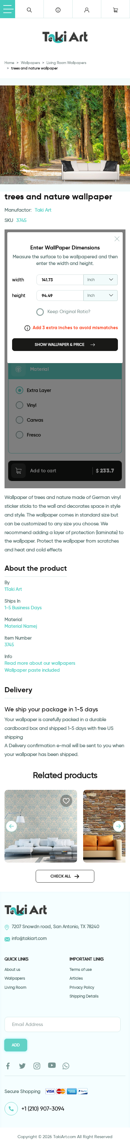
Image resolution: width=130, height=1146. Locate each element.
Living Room (15, 987)
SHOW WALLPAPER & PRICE (60, 344)
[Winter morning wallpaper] (41, 825)
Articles (76, 978)
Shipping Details (84, 996)
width (18, 279)
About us (12, 969)
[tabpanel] (118, 826)
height (18, 295)
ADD (16, 1044)
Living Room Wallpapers (66, 62)
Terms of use (81, 969)
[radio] (77, 313)
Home (9, 62)
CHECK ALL (61, 876)
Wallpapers (30, 62)
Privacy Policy (82, 987)
